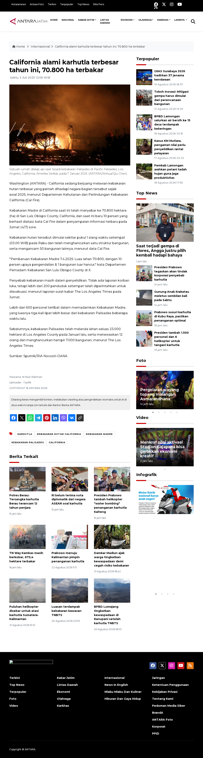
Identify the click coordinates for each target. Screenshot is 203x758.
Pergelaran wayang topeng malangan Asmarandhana (159, 394)
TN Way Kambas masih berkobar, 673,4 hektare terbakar (26, 557)
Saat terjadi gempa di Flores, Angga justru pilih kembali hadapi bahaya (161, 251)
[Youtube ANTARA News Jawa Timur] (179, 4)
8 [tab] (183, 464)
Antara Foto (37, 4)
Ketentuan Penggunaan (170, 685)
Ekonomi (127, 19)
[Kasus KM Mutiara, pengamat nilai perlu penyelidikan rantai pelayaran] (144, 146)
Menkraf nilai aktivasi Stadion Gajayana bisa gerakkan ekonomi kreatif (162, 449)
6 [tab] (171, 464)
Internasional (40, 46)
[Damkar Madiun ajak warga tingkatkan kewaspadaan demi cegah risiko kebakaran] (112, 536)
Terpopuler (66, 4)
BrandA (157, 712)
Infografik (146, 474)
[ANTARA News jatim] (28, 21)
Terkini (52, 4)
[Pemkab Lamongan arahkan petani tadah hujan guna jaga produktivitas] (144, 171)
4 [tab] (171, 412)
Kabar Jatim (86, 19)
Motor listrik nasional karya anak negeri (161, 578)
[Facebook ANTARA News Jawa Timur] (156, 4)
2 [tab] (159, 412)
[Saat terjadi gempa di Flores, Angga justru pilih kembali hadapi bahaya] (165, 222)
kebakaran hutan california (59, 434)
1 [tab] (153, 412)
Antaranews (18, 4)
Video (142, 417)
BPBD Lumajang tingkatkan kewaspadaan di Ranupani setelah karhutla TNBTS (107, 615)
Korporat (158, 726)
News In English (116, 685)
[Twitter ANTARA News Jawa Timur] (164, 4)
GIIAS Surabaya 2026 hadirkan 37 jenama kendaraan (169, 75)
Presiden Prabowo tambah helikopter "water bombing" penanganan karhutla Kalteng (110, 504)
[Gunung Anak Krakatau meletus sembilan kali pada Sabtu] (144, 297)
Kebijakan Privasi (164, 692)
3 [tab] (165, 412)
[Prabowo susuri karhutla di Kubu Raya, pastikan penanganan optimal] (144, 318)
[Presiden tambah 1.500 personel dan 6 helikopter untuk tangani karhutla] (144, 338)
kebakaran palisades (27, 442)
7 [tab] (177, 464)
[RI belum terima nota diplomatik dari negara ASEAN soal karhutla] (70, 479)
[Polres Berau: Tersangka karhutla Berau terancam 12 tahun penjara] (27, 479)
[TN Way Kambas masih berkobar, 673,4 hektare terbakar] (27, 536)
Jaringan (158, 678)
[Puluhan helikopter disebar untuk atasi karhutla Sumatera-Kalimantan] (27, 590)
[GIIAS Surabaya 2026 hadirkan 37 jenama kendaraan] (144, 77)
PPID (155, 733)
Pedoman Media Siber (168, 705)
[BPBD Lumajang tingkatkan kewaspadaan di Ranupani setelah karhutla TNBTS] (112, 590)
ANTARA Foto (162, 719)
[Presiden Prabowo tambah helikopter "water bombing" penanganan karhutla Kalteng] (112, 479)
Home (54, 19)
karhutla (24, 434)
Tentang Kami (162, 699)
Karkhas (163, 19)
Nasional (68, 19)
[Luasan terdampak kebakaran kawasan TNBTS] (70, 590)
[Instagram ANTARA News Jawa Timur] (171, 4)
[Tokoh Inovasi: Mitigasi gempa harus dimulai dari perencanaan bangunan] (144, 97)
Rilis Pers (98, 4)
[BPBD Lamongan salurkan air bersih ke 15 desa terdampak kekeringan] (144, 122)
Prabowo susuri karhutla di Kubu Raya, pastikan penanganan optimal (172, 316)
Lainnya (179, 19)
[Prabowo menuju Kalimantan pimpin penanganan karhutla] (70, 536)
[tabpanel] (165, 390)
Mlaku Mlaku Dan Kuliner (123, 692)
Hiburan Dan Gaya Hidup (122, 699)
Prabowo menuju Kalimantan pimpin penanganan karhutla (68, 557)
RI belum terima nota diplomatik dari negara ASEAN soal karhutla (68, 499)
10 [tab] (165, 469)
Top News (83, 4)
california (57, 442)
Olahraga (145, 19)
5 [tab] (177, 412)
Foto (141, 360)
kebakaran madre (99, 434)
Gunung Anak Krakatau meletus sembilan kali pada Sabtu (171, 296)
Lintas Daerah (105, 21)
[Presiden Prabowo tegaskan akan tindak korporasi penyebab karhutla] (144, 273)
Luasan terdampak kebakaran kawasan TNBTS (66, 611)
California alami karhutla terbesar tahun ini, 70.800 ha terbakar (100, 46)
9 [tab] (189, 464)
